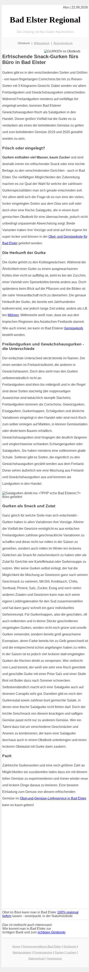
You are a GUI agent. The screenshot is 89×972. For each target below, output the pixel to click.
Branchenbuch (63, 43)
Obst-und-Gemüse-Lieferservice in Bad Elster (53, 798)
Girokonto (70, 946)
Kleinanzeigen (22, 952)
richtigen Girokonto (51, 932)
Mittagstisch (41, 43)
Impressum (54, 958)
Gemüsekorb (73, 328)
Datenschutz (36, 958)
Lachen (71, 952)
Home (16, 946)
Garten (59, 952)
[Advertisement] (44, 859)
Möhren (13, 315)
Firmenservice (43, 952)
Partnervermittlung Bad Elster (42, 946)
